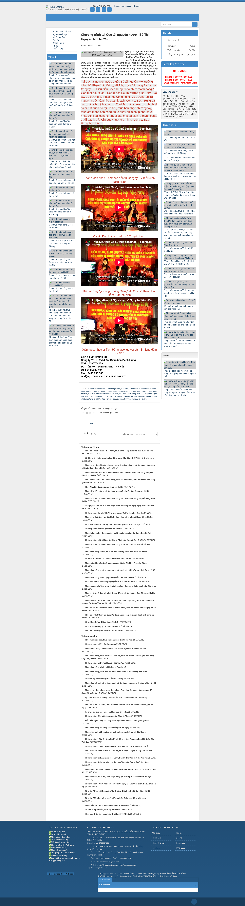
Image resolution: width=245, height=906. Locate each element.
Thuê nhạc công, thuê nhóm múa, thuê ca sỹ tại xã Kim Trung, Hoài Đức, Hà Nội (120, 570)
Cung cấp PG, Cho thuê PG (63, 852)
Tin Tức (56, 45)
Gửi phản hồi (105, 879)
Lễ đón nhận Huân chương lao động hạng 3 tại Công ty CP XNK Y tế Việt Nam (119, 458)
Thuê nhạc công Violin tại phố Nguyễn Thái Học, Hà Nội (109, 577)
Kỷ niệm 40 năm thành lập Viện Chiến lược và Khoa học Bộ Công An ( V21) (118, 697)
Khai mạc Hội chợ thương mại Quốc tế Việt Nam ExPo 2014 (111, 581)
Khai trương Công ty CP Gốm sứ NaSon (102, 626)
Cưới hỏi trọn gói (58, 834)
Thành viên (156, 837)
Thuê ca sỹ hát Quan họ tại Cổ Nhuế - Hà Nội (104, 630)
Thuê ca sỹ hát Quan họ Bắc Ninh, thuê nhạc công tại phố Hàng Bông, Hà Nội (119, 517)
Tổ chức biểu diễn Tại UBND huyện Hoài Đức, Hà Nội (108, 558)
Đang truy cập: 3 (55, 874)
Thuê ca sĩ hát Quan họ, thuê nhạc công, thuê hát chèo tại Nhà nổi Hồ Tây (117, 544)
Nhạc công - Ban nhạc (60, 837)
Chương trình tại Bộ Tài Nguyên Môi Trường (104, 662)
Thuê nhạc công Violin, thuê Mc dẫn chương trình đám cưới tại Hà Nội (116, 551)
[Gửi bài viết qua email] (145, 45)
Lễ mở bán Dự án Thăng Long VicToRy (102, 622)
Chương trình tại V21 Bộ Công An (100, 644)
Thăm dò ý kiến (158, 842)
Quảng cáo (180, 842)
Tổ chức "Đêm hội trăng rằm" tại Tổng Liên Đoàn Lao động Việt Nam (115, 798)
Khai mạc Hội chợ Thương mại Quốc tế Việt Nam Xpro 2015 (111, 524)
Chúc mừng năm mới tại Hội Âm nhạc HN (103, 678)
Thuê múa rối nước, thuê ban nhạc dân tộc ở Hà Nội (179, 159)
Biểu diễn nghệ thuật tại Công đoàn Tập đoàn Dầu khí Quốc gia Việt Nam (117, 720)
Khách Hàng (58, 42)
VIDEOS (52, 56)
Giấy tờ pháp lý (170, 91)
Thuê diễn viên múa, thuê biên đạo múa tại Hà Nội (107, 805)
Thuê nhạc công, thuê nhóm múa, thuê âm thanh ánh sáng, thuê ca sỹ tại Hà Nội (120, 683)
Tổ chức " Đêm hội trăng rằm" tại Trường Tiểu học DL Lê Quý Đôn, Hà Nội (117, 791)
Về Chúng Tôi (59, 37)
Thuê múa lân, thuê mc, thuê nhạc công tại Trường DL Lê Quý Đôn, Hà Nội (118, 776)
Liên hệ (179, 837)
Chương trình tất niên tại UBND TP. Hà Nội (103, 528)
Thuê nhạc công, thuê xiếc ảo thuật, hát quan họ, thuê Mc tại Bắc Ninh (116, 671)
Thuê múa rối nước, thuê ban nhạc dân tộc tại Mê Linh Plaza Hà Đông (116, 563)
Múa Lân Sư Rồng (59, 855)
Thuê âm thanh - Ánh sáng (62, 844)
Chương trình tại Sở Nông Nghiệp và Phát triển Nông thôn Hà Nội (114, 540)
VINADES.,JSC (149, 876)
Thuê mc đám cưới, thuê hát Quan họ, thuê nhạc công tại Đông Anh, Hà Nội (118, 750)
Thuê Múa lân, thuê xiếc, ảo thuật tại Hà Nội (104, 486)
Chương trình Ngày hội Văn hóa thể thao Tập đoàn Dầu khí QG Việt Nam (117, 762)
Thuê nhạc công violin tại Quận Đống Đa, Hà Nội (106, 727)
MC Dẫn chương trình (60, 842)
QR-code (69, 874)
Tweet (91, 423)
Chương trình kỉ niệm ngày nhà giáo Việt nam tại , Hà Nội (110, 746)
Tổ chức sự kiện (58, 831)
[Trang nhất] (50, 17)
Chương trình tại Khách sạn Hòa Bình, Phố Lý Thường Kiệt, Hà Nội (114, 757)
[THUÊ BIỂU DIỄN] (55, 6)
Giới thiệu (156, 832)
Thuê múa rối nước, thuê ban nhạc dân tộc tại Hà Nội (108, 639)
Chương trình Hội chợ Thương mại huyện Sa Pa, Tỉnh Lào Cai (112, 512)
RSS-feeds (180, 847)
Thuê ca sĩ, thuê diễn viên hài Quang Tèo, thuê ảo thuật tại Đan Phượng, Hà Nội (120, 593)
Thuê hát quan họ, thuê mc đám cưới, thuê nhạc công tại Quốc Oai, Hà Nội (118, 533)
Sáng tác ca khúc (58, 847)
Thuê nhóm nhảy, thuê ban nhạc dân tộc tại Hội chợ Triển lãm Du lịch (115, 648)
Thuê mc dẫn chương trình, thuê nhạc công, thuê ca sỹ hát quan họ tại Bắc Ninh (120, 586)
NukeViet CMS (126, 876)
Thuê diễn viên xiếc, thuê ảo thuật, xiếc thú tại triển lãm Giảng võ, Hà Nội (117, 491)
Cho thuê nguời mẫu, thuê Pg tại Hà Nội (102, 809)
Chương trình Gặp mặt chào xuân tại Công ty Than (107, 716)
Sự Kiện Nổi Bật (60, 34)
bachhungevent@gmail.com (127, 6)
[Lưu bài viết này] (155, 45)
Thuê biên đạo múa (59, 850)
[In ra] (150, 45)
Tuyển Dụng (58, 48)
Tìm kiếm (156, 847)
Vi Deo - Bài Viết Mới (62, 31)
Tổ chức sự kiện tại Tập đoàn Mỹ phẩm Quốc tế (106, 711)
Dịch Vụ (56, 40)
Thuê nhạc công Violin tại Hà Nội (99, 667)
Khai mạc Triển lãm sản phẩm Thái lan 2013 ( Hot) (107, 814)
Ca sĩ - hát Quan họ (59, 839)
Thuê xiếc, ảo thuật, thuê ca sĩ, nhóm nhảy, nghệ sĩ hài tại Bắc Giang (115, 732)
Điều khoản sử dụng (168, 876)
